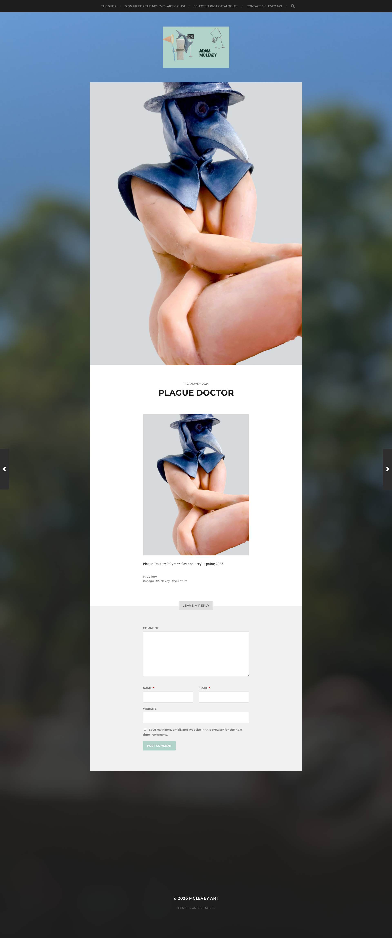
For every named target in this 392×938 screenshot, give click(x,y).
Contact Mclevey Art (265, 6)
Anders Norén (204, 908)
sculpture (181, 581)
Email (204, 688)
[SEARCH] (293, 6)
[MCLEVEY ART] (196, 47)
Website (149, 708)
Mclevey (164, 581)
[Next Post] (387, 469)
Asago (149, 581)
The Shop (109, 6)
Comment (150, 628)
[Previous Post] (4, 469)
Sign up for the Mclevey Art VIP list (155, 6)
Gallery (152, 576)
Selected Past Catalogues (216, 6)
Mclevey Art (203, 898)
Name (148, 688)
